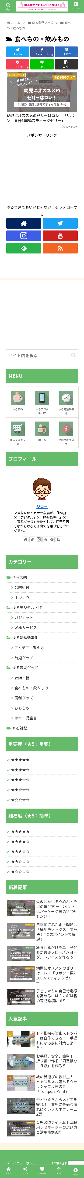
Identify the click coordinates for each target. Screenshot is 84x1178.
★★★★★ (20, 759)
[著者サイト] (23, 223)
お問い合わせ (61, 1163)
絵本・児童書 (25, 718)
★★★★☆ (20, 769)
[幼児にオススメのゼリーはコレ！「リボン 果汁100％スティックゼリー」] (51, 919)
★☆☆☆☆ (20, 871)
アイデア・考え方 (29, 647)
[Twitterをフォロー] (60, 223)
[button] (73, 355)
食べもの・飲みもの (31, 688)
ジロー (42, 506)
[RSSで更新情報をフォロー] (60, 248)
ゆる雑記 (19, 728)
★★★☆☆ (20, 779)
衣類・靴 (21, 677)
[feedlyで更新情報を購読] (23, 248)
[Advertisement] (42, 167)
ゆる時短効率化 (25, 637)
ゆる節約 (19, 577)
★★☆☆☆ (20, 789)
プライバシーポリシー (23, 1163)
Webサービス (25, 627)
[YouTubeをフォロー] (60, 235)
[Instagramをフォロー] (23, 235)
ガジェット (23, 617)
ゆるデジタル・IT (27, 607)
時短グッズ (23, 657)
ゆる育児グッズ (25, 667)
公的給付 (21, 587)
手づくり (21, 597)
